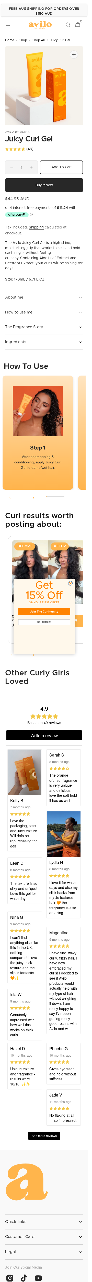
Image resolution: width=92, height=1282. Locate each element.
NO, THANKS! (44, 622)
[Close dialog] (70, 583)
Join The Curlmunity (44, 611)
